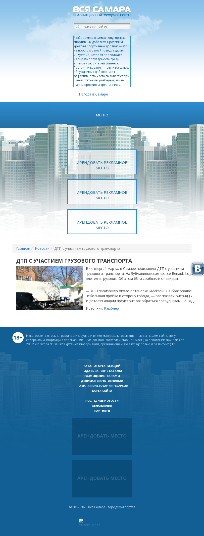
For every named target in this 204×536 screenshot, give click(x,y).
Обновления (102, 405)
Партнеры (102, 410)
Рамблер (111, 308)
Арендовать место (102, 436)
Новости (42, 248)
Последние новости (102, 400)
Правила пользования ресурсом (102, 386)
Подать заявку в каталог (102, 371)
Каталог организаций (102, 366)
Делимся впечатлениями (102, 381)
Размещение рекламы (102, 376)
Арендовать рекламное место (102, 165)
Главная (23, 248)
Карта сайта (102, 390)
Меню (102, 114)
